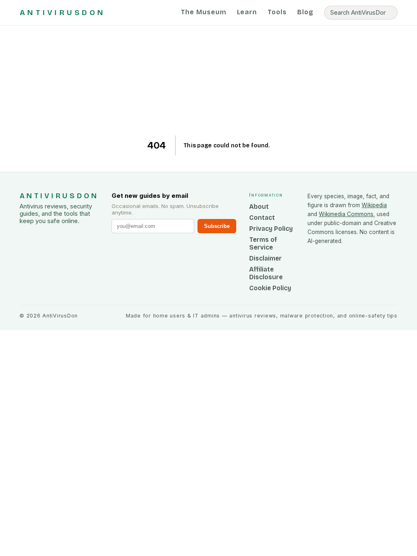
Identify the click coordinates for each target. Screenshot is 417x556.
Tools (277, 12)
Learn (247, 12)
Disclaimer (265, 258)
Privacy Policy (271, 228)
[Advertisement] (208, 80)
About (259, 206)
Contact (262, 217)
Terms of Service (263, 243)
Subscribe (217, 226)
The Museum (203, 12)
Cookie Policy (270, 288)
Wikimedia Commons (346, 214)
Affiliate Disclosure (266, 273)
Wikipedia (374, 205)
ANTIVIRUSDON (62, 12)
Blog (305, 12)
